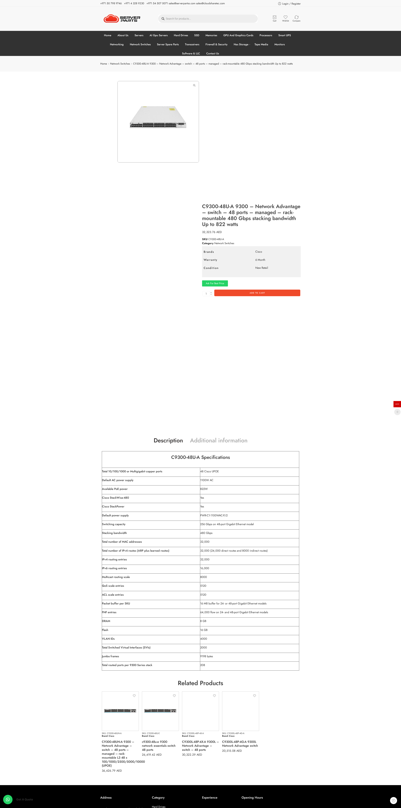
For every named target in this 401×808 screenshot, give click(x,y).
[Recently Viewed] (393, 800)
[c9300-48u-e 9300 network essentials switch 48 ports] (160, 711)
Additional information (218, 440)
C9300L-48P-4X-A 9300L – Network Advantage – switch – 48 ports (200, 746)
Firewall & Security (216, 44)
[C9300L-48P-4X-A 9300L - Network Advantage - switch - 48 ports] (200, 711)
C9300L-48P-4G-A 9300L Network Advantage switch (240, 744)
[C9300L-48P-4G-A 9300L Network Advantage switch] (240, 711)
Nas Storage (241, 44)
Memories (211, 35)
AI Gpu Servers (159, 35)
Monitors (279, 44)
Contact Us (212, 53)
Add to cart (257, 292)
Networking (117, 44)
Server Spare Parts (168, 44)
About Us (122, 35)
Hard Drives (181, 35)
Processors (266, 35)
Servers (139, 35)
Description (168, 440)
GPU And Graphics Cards (238, 35)
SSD (196, 35)
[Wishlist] (134, 696)
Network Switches (140, 44)
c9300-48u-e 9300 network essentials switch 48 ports (159, 746)
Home (107, 35)
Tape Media (261, 44)
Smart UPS (284, 35)
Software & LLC (191, 53)
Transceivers (192, 44)
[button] (8, 799)
